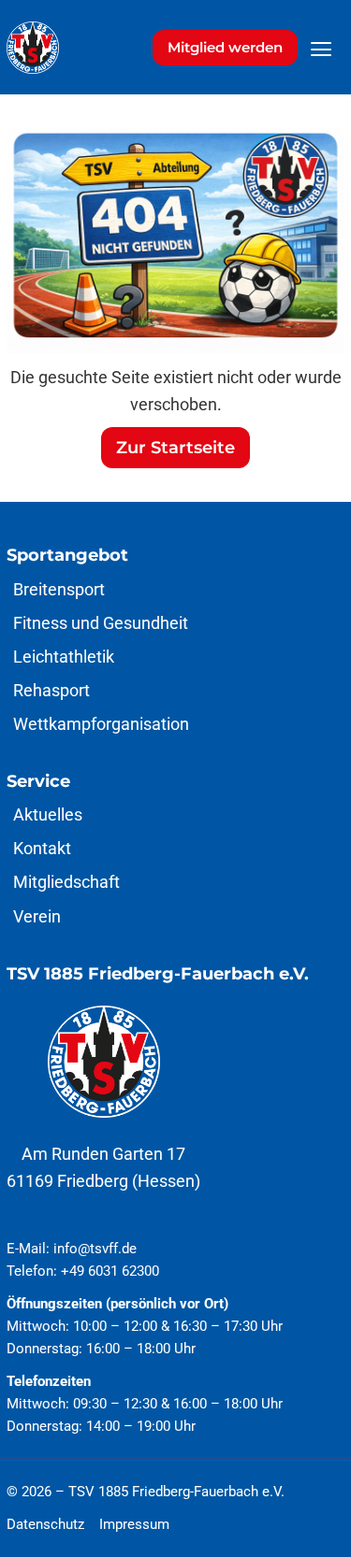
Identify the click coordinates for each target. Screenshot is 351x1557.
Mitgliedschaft (66, 882)
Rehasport (51, 690)
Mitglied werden (225, 47)
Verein (37, 916)
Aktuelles (47, 814)
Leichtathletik (63, 656)
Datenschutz (45, 1524)
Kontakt (42, 848)
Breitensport (59, 589)
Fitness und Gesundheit (100, 623)
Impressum (134, 1524)
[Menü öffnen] (321, 49)
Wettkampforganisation (101, 724)
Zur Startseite (175, 447)
